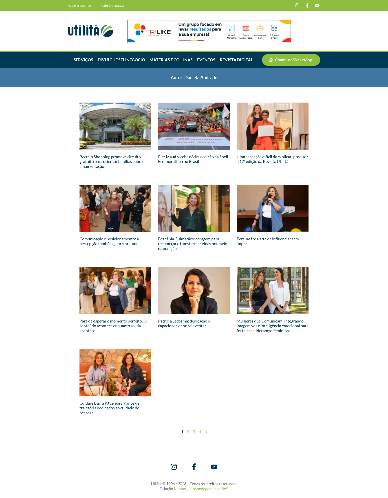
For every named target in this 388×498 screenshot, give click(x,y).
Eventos (206, 59)
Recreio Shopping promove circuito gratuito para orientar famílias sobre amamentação (111, 161)
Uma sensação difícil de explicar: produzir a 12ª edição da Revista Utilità (272, 159)
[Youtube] (317, 5)
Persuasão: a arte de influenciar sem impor (268, 241)
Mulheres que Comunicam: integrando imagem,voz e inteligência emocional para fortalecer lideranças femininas (273, 325)
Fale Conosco (112, 5)
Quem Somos (80, 5)
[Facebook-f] (307, 5)
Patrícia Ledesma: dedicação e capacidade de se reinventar (184, 323)
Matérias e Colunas (171, 59)
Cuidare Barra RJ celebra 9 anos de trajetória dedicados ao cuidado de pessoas (109, 408)
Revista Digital (236, 59)
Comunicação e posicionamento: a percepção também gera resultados (109, 241)
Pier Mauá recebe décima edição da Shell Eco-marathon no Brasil (193, 159)
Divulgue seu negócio (121, 59)
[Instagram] (297, 5)
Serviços (83, 59)
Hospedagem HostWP (209, 488)
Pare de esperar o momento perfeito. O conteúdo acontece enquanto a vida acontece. (113, 325)
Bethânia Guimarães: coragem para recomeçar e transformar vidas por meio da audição (192, 243)
